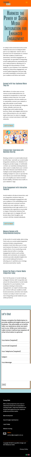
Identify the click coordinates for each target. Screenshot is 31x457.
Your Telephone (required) (11, 351)
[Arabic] (26, 455)
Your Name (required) (9, 340)
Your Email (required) (9, 346)
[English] (29, 455)
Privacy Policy (24, 449)
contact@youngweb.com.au (15, 435)
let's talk (9, 126)
